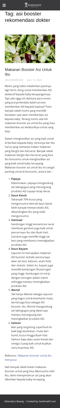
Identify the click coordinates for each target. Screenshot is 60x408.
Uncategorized (14, 79)
